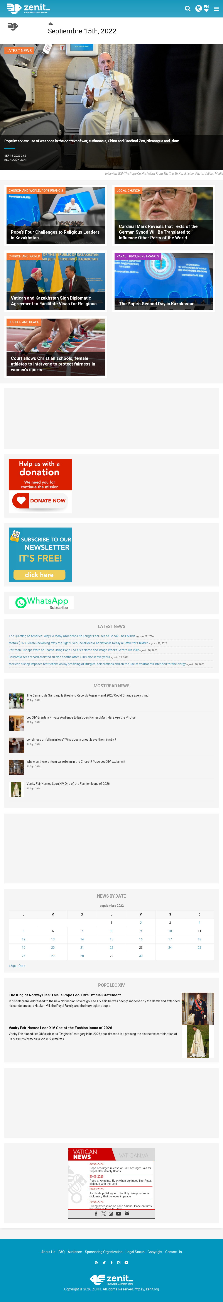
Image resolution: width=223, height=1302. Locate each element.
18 (199, 939)
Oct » (22, 965)
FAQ (61, 1252)
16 (141, 939)
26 (23, 956)
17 (170, 939)
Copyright (155, 1252)
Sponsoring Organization (103, 1252)
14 (82, 939)
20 (53, 947)
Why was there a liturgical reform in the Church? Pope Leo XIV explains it (76, 761)
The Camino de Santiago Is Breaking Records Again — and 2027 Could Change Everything (88, 695)
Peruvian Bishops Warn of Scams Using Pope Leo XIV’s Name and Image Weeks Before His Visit (74, 650)
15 (111, 939)
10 (170, 931)
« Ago (13, 965)
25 (199, 947)
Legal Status (135, 1252)
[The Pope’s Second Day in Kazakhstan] (164, 281)
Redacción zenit (16, 159)
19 (23, 947)
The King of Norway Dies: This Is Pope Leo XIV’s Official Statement (65, 995)
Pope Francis (52, 191)
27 (53, 956)
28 (82, 956)
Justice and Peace (24, 322)
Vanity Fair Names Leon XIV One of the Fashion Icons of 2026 (68, 783)
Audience (75, 1252)
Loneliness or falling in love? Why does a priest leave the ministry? (71, 739)
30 (141, 956)
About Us (48, 1252)
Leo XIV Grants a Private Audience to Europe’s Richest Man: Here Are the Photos (81, 717)
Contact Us (173, 1252)
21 (82, 947)
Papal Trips (126, 256)
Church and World (24, 191)
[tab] (90, 1154)
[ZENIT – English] (62, 8)
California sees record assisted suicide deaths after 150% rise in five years (59, 657)
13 (53, 939)
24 (170, 947)
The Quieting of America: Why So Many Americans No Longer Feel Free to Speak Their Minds (72, 636)
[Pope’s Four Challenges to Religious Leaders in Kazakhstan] (56, 215)
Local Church (128, 191)
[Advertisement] (111, 418)
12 (23, 939)
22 (111, 947)
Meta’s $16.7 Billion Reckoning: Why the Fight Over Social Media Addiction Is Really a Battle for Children (79, 643)
